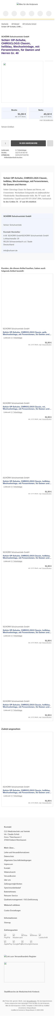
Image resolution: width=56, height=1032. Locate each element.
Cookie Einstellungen (12, 911)
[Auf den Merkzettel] (50, 143)
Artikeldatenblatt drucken (13, 157)
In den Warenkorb (28, 143)
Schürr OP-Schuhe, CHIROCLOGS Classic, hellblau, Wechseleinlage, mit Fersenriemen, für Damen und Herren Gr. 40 (26, 791)
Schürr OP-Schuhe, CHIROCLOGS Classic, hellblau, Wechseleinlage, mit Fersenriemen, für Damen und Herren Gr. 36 (26, 631)
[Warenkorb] (40, 13)
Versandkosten (48, 120)
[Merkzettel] (31, 13)
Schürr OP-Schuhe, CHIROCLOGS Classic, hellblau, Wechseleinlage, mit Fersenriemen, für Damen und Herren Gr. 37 (26, 706)
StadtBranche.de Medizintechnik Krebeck (21, 992)
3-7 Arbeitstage (20, 150)
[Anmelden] (23, 13)
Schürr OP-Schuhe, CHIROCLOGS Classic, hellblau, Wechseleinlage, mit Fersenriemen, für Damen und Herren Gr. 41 (26, 482)
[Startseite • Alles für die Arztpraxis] (27, 4)
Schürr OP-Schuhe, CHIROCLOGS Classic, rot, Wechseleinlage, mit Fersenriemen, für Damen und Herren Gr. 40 (26, 408)
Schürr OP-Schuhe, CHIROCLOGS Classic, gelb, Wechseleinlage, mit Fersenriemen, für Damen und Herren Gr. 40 (26, 333)
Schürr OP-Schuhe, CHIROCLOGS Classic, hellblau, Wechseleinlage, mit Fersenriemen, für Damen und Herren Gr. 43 (26, 557)
